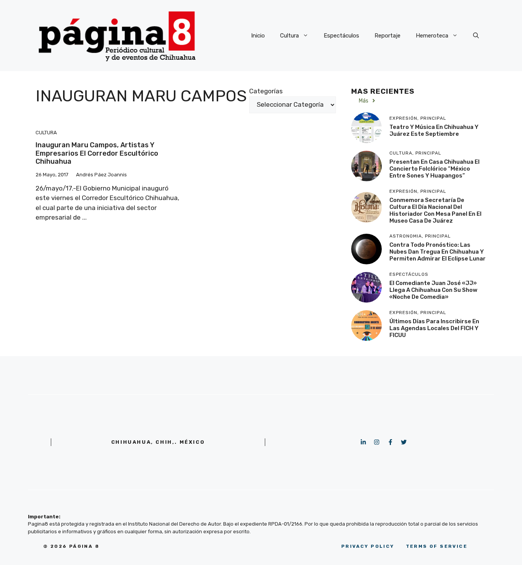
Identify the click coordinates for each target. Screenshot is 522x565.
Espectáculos (341, 35)
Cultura (289, 35)
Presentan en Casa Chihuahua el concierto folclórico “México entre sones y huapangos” (434, 168)
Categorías (266, 91)
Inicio (258, 35)
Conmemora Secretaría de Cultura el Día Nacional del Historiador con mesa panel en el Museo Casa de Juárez (435, 210)
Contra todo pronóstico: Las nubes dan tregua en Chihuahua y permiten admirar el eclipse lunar (437, 251)
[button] (475, 35)
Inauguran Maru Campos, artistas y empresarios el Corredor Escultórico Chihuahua (97, 153)
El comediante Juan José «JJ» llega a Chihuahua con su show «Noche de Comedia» (433, 290)
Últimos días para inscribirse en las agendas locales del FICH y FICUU (434, 328)
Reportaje (387, 35)
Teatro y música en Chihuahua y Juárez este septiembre (433, 130)
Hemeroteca (432, 35)
